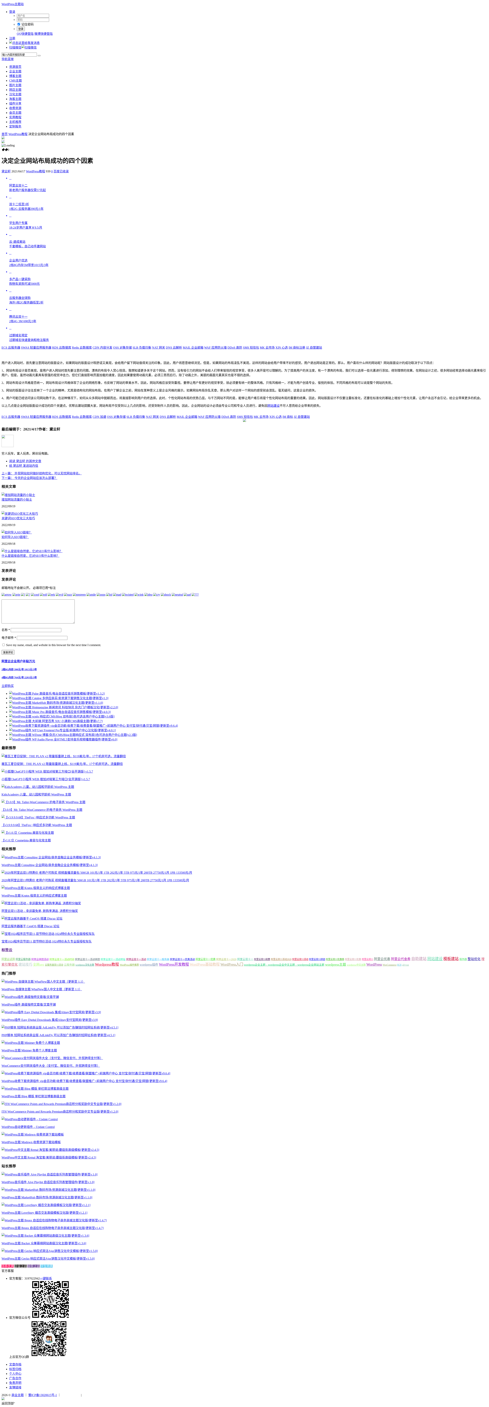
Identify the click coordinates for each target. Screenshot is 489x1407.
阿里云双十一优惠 (205, 959)
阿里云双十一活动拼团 (87, 959)
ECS (399, 965)
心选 (281, 347)
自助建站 (419, 959)
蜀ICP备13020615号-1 (42, 1395)
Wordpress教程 (107, 964)
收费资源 (15, 108)
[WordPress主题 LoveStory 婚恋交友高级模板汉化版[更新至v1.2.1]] (46, 1205)
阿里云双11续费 (262, 959)
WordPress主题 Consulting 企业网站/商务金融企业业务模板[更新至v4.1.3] (50, 865)
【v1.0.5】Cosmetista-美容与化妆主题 (26, 840)
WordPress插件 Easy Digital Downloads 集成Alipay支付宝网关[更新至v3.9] (50, 1019)
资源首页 (15, 66)
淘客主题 (15, 99)
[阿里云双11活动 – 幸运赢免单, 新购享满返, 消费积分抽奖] (41, 903)
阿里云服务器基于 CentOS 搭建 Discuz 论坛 (30, 926)
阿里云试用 (8, 959)
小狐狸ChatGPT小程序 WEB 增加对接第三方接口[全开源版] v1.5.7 (46, 779)
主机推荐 (15, 121)
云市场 (267, 347)
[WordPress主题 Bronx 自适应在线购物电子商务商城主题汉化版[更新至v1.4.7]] (54, 1220)
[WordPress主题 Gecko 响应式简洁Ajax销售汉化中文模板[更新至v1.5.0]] (50, 1251)
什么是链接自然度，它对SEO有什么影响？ (30, 555)
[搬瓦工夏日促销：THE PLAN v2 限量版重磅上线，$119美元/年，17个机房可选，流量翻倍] (64, 756)
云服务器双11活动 (54, 965)
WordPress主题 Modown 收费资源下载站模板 (31, 1142)
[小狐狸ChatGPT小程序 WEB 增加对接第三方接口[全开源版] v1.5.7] (47, 771)
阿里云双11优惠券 (335, 959)
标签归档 (15, 1369)
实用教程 (15, 117)
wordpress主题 (335, 964)
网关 (158, 347)
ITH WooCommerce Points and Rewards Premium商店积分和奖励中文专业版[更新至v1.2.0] (60, 1111)
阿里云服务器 (23, 959)
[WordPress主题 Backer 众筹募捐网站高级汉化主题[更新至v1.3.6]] (45, 1235)
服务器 (463, 959)
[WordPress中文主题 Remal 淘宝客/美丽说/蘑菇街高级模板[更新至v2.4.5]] (50, 1149)
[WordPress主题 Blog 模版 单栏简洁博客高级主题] (35, 1088)
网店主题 (15, 89)
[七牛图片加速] (91, 1395)
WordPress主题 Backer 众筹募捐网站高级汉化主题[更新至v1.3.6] (44, 1243)
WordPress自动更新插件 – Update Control (28, 1127)
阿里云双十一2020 (226, 959)
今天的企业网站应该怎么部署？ (29, 478)
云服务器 (11, 347)
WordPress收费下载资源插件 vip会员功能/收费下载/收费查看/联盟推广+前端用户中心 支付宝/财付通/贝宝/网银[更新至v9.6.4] (84, 1081)
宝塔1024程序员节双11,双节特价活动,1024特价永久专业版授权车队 (47, 941)
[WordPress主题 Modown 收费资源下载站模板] (33, 1134)
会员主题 (15, 112)
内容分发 (102, 347)
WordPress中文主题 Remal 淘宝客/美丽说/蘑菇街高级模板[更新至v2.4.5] (49, 1157)
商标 (288, 416)
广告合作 (15, 1378)
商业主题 (17, 1395)
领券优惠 (8, 1266)
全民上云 (34, 1266)
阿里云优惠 (382, 959)
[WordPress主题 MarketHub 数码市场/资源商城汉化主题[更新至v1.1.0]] (48, 1189)
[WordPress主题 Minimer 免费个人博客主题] (31, 1042)
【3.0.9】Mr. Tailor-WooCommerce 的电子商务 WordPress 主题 (42, 809)
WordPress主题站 (13, 4)
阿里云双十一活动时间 (61, 959)
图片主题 (15, 85)
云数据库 (61, 347)
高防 (234, 347)
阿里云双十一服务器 (158, 959)
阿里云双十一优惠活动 (182, 959)
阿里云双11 (367, 959)
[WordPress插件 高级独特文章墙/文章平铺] (30, 997)
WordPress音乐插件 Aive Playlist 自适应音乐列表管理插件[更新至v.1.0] (48, 1182)
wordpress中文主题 (356, 965)
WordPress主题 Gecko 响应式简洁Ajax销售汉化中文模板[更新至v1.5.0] (48, 1258)
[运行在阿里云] (71, 1395)
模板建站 (451, 959)
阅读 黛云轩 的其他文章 (25, 461)
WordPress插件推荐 (129, 965)
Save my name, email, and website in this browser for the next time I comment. (53, 645)
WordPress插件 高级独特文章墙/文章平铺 (29, 1004)
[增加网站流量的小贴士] (18, 495)
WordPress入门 (231, 964)
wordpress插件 (149, 964)
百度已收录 (61, 171)
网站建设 (273, 405)
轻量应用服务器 (36, 347)
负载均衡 (142, 347)
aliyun (405, 965)
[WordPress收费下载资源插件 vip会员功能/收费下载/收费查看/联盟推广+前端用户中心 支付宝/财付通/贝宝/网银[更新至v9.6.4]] (86, 1073)
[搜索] (39, 55)
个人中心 (15, 1373)
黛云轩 (6, 171)
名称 (6, 630)
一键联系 (46, 1278)
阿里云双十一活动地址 (113, 959)
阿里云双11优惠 (353, 959)
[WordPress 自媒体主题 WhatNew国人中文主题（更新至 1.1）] (43, 981)
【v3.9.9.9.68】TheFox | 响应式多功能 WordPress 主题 (37, 825)
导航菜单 (8, 59)
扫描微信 (15, 47)
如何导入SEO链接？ (15, 537)
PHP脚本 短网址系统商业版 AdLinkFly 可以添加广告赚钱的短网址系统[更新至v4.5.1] (58, 1035)
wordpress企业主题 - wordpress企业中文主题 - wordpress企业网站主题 (284, 964)
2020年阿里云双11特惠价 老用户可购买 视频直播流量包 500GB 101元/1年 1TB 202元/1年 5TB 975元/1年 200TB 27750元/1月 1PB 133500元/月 (95, 880)
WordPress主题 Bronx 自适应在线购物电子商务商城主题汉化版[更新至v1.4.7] (53, 1228)
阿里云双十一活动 (136, 959)
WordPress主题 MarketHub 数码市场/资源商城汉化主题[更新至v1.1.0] (47, 1197)
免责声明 (15, 1382)
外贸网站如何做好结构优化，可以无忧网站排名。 (42, 473)
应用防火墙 (215, 347)
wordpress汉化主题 (84, 965)
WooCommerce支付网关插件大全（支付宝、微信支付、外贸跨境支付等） (51, 1065)
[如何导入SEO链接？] (17, 532)
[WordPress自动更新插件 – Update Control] (30, 1119)
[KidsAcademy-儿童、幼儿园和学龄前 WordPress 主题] (38, 786)
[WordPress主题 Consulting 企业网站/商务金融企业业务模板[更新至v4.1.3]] (51, 857)
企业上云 (21, 1266)
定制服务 (15, 126)
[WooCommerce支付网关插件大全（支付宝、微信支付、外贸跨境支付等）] (52, 1058)
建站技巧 (25, 964)
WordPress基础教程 (205, 964)
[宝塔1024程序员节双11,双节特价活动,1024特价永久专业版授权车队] (48, 933)
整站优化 (474, 959)
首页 (5, 134)
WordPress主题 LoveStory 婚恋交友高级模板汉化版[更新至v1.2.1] (44, 1212)
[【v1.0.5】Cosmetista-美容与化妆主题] (28, 832)
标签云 (7, 950)
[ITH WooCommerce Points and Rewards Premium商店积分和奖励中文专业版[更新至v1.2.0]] (61, 1104)
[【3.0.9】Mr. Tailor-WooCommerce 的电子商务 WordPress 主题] (43, 802)
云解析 (174, 347)
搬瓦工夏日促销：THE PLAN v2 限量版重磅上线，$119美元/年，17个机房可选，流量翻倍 (62, 764)
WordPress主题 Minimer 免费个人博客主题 (29, 1050)
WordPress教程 (18, 134)
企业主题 (15, 71)
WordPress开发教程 (174, 964)
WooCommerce (390, 965)
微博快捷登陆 (43, 33)
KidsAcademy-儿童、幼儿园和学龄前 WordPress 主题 (36, 794)
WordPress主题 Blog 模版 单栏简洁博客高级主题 (34, 1096)
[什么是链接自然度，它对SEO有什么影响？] (32, 551)
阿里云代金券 (400, 959)
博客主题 (15, 76)
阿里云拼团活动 (40, 959)
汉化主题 (15, 94)
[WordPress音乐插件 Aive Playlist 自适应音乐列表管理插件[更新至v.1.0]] (49, 1174)
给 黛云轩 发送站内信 (23, 465)
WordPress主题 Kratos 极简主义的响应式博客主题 (34, 895)
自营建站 (314, 347)
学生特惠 (46, 1266)
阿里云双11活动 (300, 959)
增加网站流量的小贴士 (17, 499)
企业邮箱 (193, 347)
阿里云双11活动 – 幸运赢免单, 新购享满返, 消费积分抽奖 (40, 911)
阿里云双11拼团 (317, 959)
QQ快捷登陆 (25, 33)
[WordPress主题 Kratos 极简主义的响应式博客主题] (36, 888)
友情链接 (15, 1387)
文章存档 (15, 1364)
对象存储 (122, 347)
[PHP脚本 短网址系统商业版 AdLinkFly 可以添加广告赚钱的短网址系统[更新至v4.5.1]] (60, 1027)
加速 (99, 416)
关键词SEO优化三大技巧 (18, 518)
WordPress (374, 964)
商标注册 (297, 347)
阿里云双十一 (245, 959)
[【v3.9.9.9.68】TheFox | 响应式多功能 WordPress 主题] (38, 817)
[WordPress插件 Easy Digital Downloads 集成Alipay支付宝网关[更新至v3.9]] (51, 1012)
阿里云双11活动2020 (281, 959)
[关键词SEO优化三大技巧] (20, 513)
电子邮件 (9, 637)
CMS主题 (15, 80)
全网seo (38, 964)
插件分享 (15, 103)
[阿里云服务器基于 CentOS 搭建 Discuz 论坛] (32, 918)
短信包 (251, 347)
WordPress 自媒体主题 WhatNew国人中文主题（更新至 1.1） (42, 989)
